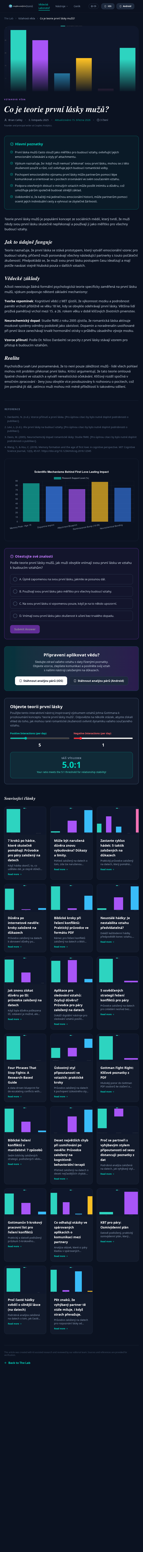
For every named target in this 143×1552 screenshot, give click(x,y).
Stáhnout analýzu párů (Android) (101, 681)
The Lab (8, 18)
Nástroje (60, 6)
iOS (109, 6)
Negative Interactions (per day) (92, 733)
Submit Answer (25, 629)
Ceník (77, 6)
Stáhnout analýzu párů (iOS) (43, 681)
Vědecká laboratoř (44, 6)
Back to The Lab (19, 1363)
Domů (29, 6)
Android (127, 6)
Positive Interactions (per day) (28, 733)
